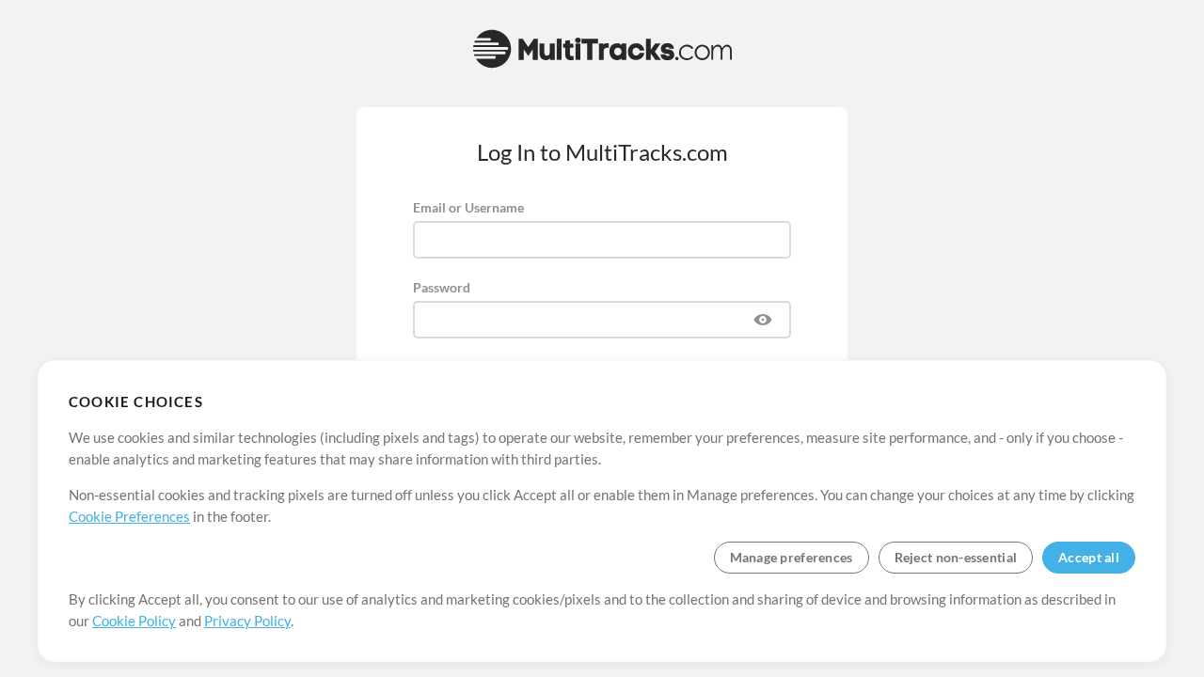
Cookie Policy (134, 620)
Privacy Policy (247, 620)
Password (441, 287)
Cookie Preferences (129, 516)
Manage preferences (791, 557)
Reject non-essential (956, 557)
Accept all (1088, 557)
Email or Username (468, 207)
